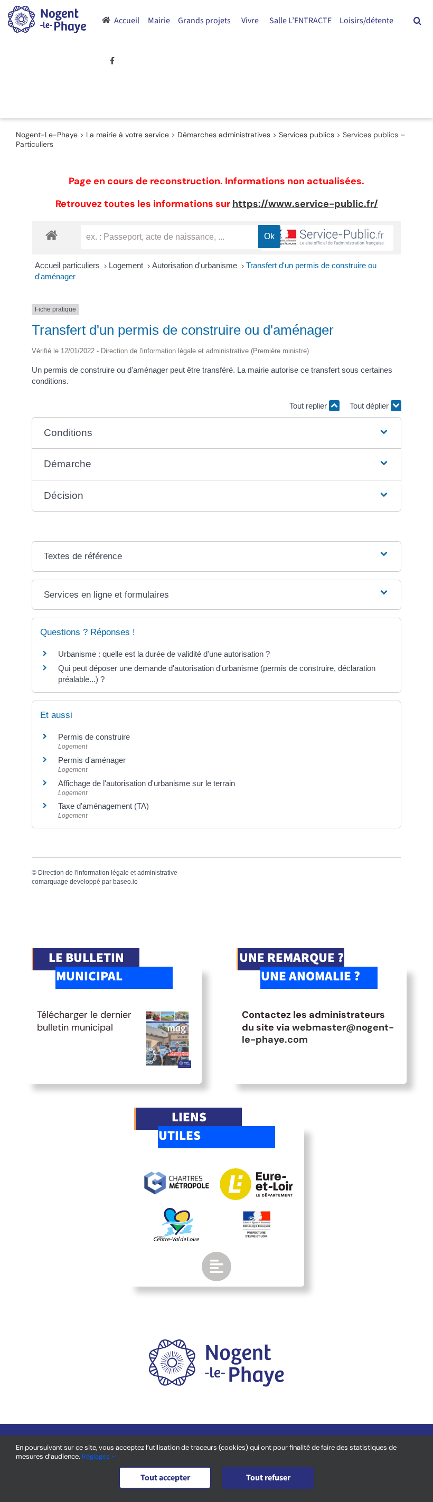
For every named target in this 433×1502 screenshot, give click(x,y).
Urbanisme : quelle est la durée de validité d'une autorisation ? (164, 653)
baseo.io (125, 881)
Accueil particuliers (68, 265)
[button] (417, 20)
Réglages (96, 1456)
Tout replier (309, 405)
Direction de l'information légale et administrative (107, 872)
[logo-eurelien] (256, 1173)
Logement (127, 265)
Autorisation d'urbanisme (195, 265)
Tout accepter (165, 1478)
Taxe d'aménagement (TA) (103, 805)
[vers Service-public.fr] (327, 238)
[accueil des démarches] (51, 234)
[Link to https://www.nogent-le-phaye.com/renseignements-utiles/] (216, 1266)
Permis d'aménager (92, 759)
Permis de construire (94, 736)
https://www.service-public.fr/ (305, 203)
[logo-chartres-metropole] (176, 1173)
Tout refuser (268, 1478)
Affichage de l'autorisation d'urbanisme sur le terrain (146, 783)
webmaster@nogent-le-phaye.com (318, 1033)
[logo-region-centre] (176, 1212)
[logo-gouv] (256, 1215)
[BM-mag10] (167, 1013)
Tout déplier (370, 405)
